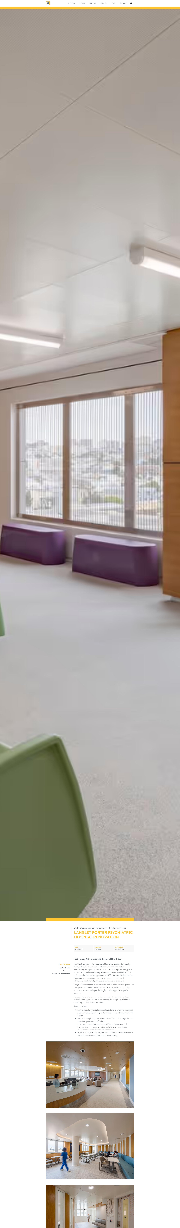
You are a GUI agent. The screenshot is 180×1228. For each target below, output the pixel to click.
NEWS (113, 3)
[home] (48, 2)
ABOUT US (71, 3)
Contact (123, 3)
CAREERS (103, 3)
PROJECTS (93, 3)
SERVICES (82, 3)
